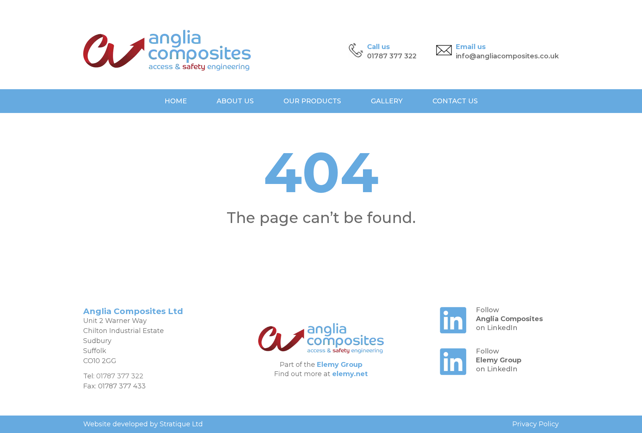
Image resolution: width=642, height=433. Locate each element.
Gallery (387, 101)
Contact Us (455, 101)
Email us (471, 47)
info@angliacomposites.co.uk (507, 56)
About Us (235, 101)
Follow (487, 310)
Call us (378, 47)
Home (176, 101)
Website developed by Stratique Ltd (143, 424)
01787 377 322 (391, 56)
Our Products (312, 101)
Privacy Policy (535, 424)
